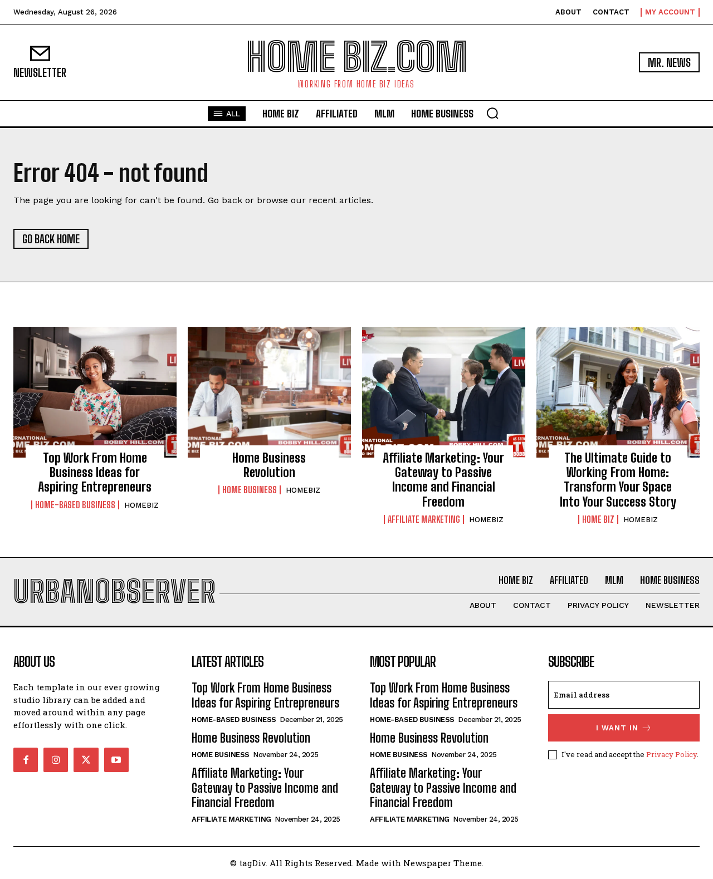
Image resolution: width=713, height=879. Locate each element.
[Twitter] (86, 760)
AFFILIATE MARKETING (424, 519)
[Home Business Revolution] (269, 392)
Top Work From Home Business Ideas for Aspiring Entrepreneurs (95, 472)
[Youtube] (116, 760)
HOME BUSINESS (249, 489)
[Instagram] (55, 760)
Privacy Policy (671, 754)
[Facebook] (25, 760)
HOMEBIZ (141, 505)
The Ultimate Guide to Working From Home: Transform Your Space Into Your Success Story (618, 479)
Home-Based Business (75, 504)
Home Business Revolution (269, 465)
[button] (492, 113)
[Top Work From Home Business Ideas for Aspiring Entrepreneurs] (95, 392)
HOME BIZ (598, 519)
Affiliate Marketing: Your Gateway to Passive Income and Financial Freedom (443, 479)
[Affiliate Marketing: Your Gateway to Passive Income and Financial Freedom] (443, 392)
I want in (617, 728)
